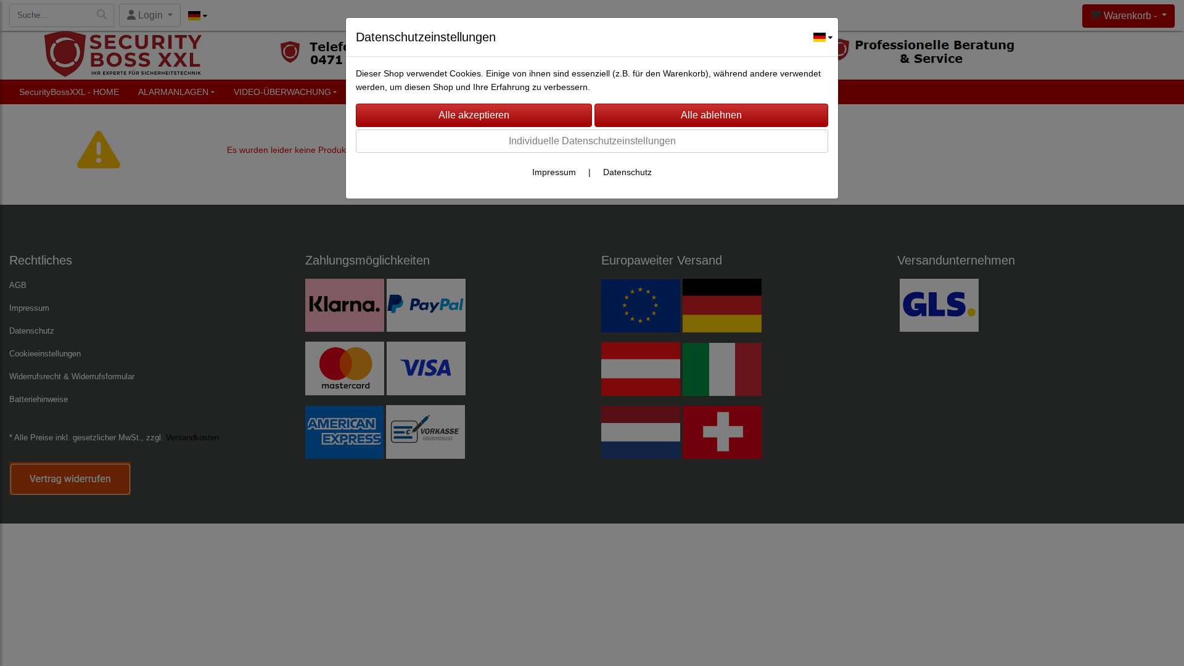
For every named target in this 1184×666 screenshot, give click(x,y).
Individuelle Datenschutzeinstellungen (592, 141)
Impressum (554, 172)
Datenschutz (627, 172)
